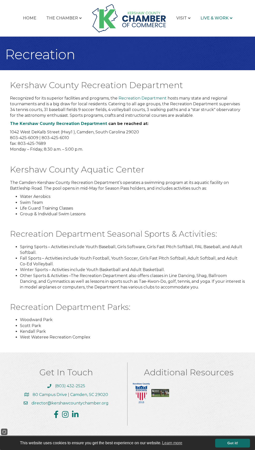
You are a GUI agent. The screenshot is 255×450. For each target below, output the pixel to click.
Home (29, 18)
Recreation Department (143, 98)
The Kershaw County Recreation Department (58, 123)
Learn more (172, 443)
